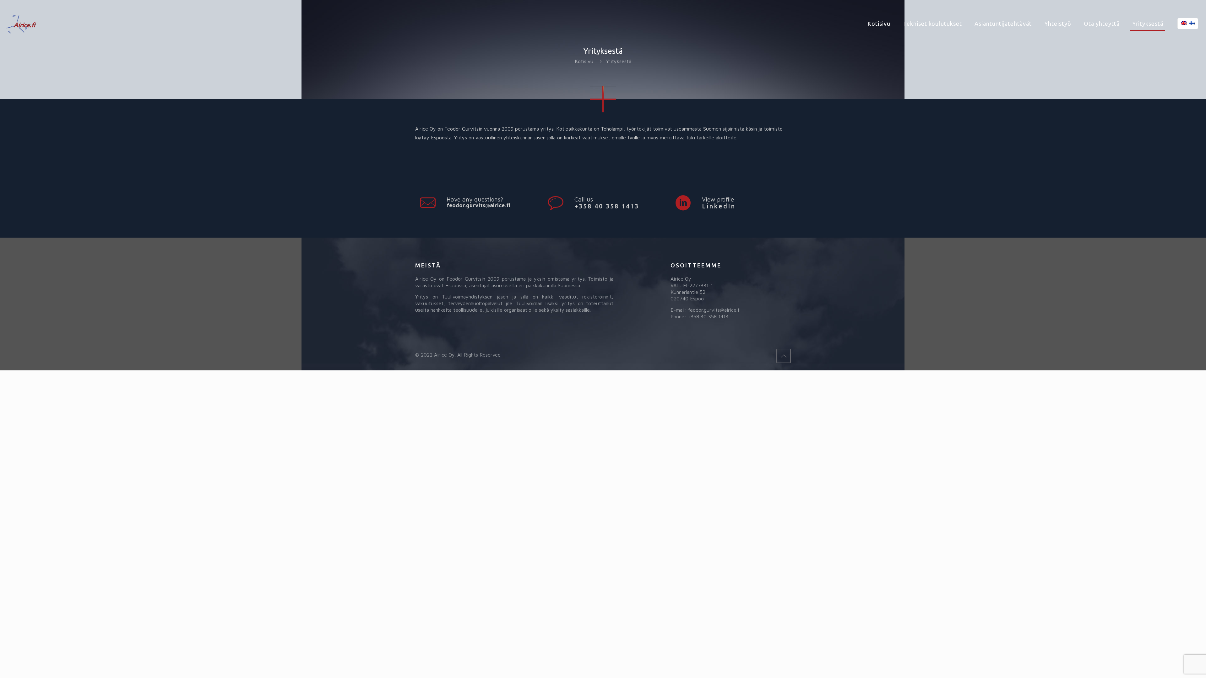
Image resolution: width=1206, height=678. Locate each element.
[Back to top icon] (783, 356)
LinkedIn (719, 206)
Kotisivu (584, 61)
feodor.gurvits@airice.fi (478, 205)
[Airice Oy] (21, 23)
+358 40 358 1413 (606, 206)
